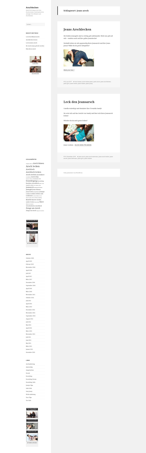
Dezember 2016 (30, 282)
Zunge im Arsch (31, 210)
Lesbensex (29, 196)
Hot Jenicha (36, 185)
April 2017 (29, 276)
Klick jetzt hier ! (69, 70)
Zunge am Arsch (33, 208)
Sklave (41, 202)
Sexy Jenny (29, 391)
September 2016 (30, 285)
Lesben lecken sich (36, 194)
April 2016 (29, 288)
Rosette (28, 200)
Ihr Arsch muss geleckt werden (35, 46)
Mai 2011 (28, 343)
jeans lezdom (88, 158)
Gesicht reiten (30, 185)
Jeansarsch (30, 187)
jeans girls (67, 83)
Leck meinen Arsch (31, 43)
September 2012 (30, 316)
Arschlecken (32, 7)
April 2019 (29, 261)
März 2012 (29, 331)
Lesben (28, 194)
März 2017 (29, 279)
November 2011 (30, 334)
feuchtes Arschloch (32, 183)
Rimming (40, 197)
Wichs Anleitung (31, 394)
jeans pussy (89, 83)
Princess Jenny (28, 197)
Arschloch (30, 169)
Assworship (35, 177)
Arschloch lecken (33, 172)
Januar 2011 (29, 349)
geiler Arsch (41, 183)
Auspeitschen (30, 370)
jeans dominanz (72, 158)
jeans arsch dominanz (92, 156)
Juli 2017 (28, 273)
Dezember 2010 (30, 352)
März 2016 (29, 291)
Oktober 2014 (30, 297)
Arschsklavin (28, 177)
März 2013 (29, 307)
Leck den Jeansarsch (79, 102)
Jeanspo (42, 192)
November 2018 (30, 267)
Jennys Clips (29, 385)
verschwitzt (31, 204)
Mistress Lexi (39, 195)
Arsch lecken (33, 166)
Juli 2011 (28, 337)
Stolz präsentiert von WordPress (73, 173)
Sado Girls (29, 388)
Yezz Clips (29, 397)
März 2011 (29, 346)
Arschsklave (40, 175)
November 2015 (30, 294)
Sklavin (27, 204)
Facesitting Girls (30, 382)
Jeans (40, 185)
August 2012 (29, 319)
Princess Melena (35, 197)
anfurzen (31, 163)
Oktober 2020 (30, 258)
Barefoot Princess (29, 178)
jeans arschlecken (106, 81)
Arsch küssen (38, 163)
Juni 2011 (28, 340)
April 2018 (29, 270)
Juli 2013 (28, 300)
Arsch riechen (31, 175)
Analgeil (27, 163)
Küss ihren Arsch (31, 49)
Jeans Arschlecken (77, 29)
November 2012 (30, 313)
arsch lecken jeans (87, 81)
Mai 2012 (28, 325)
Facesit (28, 373)
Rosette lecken (36, 200)
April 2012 (29, 328)
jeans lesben (81, 83)
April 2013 (29, 304)
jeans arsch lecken (104, 156)
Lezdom (34, 195)
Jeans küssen (36, 189)
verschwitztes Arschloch (34, 206)
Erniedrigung (31, 181)
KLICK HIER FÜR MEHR (83, 145)
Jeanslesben (36, 191)
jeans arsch (96, 81)
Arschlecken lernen (31, 40)
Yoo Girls (28, 400)
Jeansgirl (29, 189)
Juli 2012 (28, 322)
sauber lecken (30, 202)
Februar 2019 (30, 264)
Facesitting (40, 181)
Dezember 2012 (30, 310)
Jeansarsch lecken (38, 187)
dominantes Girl (37, 178)
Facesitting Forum (31, 379)
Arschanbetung (30, 364)
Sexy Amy (37, 202)
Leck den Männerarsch (32, 37)
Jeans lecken (29, 192)
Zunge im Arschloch (40, 210)
